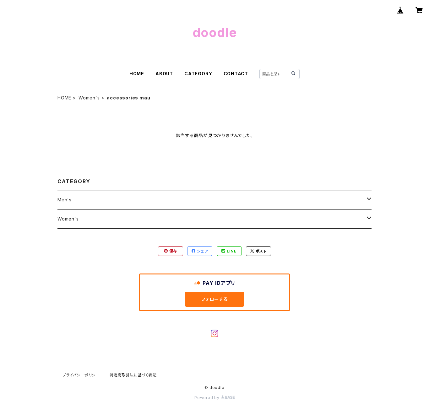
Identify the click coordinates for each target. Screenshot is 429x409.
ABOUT (164, 73)
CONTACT (236, 73)
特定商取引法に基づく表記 (133, 375)
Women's (89, 97)
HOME (136, 73)
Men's (64, 199)
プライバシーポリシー (81, 375)
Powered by (207, 397)
